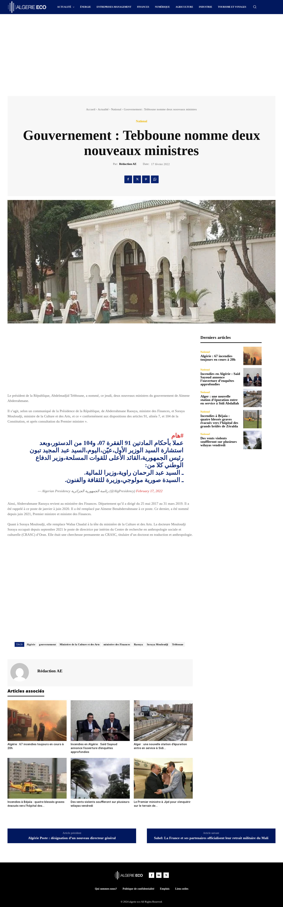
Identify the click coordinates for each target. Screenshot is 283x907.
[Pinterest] (146, 179)
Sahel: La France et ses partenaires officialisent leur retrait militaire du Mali (211, 838)
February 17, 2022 (149, 491)
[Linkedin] (159, 875)
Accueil (90, 109)
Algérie (31, 644)
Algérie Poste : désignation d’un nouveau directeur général (72, 838)
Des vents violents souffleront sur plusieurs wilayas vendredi (218, 441)
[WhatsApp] (155, 179)
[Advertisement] (109, 24)
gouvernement (47, 644)
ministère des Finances (117, 644)
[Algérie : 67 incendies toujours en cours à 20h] (37, 720)
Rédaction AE (127, 163)
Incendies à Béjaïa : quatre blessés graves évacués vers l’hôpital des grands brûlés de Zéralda (219, 421)
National (116, 109)
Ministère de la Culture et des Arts (80, 644)
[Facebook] (128, 179)
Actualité (103, 109)
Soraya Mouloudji (157, 644)
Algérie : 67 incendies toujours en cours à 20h (217, 357)
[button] (254, 6)
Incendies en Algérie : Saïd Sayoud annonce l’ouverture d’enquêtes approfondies (94, 748)
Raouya (138, 644)
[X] (137, 179)
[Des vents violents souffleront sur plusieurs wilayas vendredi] (100, 778)
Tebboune (177, 644)
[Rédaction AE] (21, 672)
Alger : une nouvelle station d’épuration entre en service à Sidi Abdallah (219, 399)
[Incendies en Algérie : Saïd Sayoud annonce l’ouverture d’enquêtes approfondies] (100, 720)
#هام (177, 435)
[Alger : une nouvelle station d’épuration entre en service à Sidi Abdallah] (163, 720)
